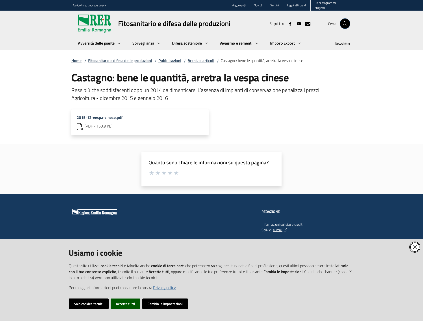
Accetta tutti (125, 303)
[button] (345, 23)
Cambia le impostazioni (165, 303)
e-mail (277, 230)
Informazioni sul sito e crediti (282, 224)
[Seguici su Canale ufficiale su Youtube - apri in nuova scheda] (297, 23)
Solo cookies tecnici (88, 303)
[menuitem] (340, 44)
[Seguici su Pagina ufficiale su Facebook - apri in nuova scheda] (288, 23)
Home (76, 61)
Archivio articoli (201, 61)
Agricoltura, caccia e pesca (89, 5)
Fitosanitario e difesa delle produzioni (120, 61)
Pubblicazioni (169, 61)
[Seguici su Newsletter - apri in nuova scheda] (306, 23)
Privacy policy (164, 288)
